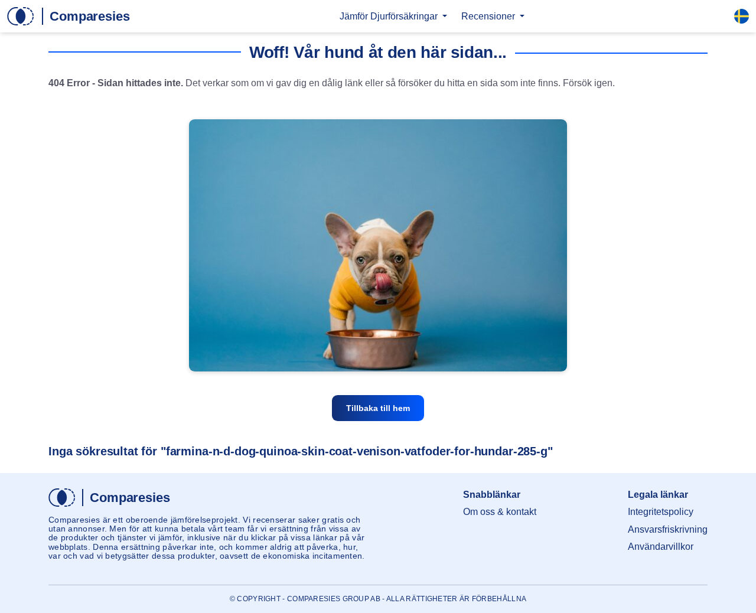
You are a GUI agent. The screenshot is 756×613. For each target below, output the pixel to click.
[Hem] (68, 16)
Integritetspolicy (660, 512)
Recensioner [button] (489, 16)
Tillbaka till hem (378, 408)
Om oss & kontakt (499, 512)
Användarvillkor (660, 547)
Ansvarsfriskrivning (668, 529)
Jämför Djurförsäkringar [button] (390, 16)
